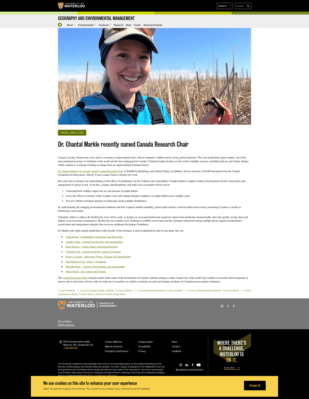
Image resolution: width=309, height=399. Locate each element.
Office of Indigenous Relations (102, 375)
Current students (66, 290)
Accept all (254, 385)
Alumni (90, 294)
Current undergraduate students (97, 290)
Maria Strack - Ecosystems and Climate (86, 271)
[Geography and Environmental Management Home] (60, 25)
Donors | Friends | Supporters (110, 294)
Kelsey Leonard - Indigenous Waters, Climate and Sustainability (98, 256)
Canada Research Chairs (75, 277)
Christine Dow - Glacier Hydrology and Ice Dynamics (93, 251)
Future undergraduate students (204, 290)
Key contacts (64, 321)
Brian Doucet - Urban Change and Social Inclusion (92, 246)
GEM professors (66, 324)
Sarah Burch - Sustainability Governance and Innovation (94, 236)
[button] (224, 6)
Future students (175, 290)
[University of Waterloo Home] (71, 6)
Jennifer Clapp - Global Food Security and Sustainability (94, 241)
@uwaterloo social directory (189, 369)
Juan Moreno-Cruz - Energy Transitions (86, 261)
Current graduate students (151, 290)
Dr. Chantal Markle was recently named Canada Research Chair (90, 171)
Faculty (82, 294)
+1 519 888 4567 (70, 348)
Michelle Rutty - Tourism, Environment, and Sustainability (95, 266)
